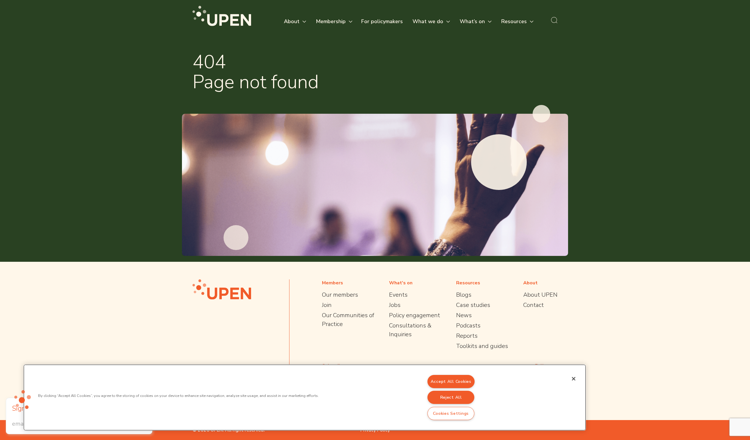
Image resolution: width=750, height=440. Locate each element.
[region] (304, 397)
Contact (533, 305)
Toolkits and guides (482, 346)
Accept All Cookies (451, 381)
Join (327, 305)
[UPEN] (221, 16)
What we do (427, 21)
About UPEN (540, 295)
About (291, 21)
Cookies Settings (451, 413)
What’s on (472, 21)
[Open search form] (554, 20)
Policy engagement (414, 315)
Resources (514, 21)
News (464, 315)
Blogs (463, 295)
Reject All (451, 397)
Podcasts (468, 325)
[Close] (573, 378)
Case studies (473, 305)
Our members (340, 295)
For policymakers (382, 21)
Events (398, 295)
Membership (331, 21)
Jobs (394, 305)
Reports (467, 336)
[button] (22, 399)
